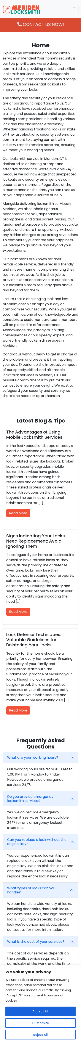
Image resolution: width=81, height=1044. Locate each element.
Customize (40, 1023)
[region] (40, 1004)
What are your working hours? (32, 757)
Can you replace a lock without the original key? (37, 841)
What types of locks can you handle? (31, 890)
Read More (18, 513)
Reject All (40, 1035)
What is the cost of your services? (35, 941)
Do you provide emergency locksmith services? (30, 798)
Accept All (40, 1011)
